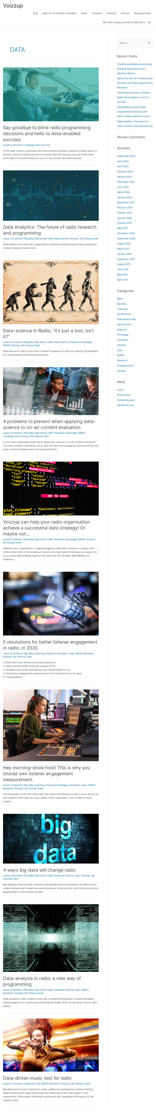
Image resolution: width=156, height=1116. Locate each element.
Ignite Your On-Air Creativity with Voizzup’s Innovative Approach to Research (135, 83)
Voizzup (13, 5)
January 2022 (124, 197)
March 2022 (123, 192)
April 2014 (122, 279)
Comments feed (125, 400)
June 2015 (122, 269)
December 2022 (126, 181)
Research (88, 653)
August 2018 (124, 243)
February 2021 (125, 207)
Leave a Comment (12, 145)
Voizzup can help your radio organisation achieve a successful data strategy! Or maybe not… (46, 527)
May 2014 (122, 274)
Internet (69, 875)
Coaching (39, 653)
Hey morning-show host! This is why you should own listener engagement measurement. (46, 773)
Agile (120, 298)
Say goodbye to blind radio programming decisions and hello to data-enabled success (46, 133)
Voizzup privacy (142, 13)
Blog (35, 13)
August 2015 (124, 264)
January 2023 (124, 176)
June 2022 (123, 186)
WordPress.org (125, 405)
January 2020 (124, 217)
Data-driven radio (43, 238)
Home (84, 13)
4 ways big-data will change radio (39, 870)
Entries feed (123, 394)
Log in (120, 389)
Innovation (62, 653)
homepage (86, 342)
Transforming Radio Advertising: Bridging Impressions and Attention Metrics (134, 69)
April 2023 (122, 166)
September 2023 (126, 156)
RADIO (6, 345)
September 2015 (126, 259)
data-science (61, 238)
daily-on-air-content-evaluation (59, 13)
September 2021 (126, 202)
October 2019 (124, 222)
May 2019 (122, 228)
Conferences (124, 314)
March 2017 (123, 248)
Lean (71, 653)
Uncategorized (32, 145)
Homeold (97, 13)
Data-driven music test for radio (37, 1078)
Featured (74, 342)
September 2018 (126, 238)
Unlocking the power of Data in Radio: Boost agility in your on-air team (133, 97)
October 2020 (124, 212)
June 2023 (123, 161)
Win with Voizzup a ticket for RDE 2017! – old (127, 22)
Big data (28, 238)
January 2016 (124, 253)
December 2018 (125, 233)
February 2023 (125, 171)
